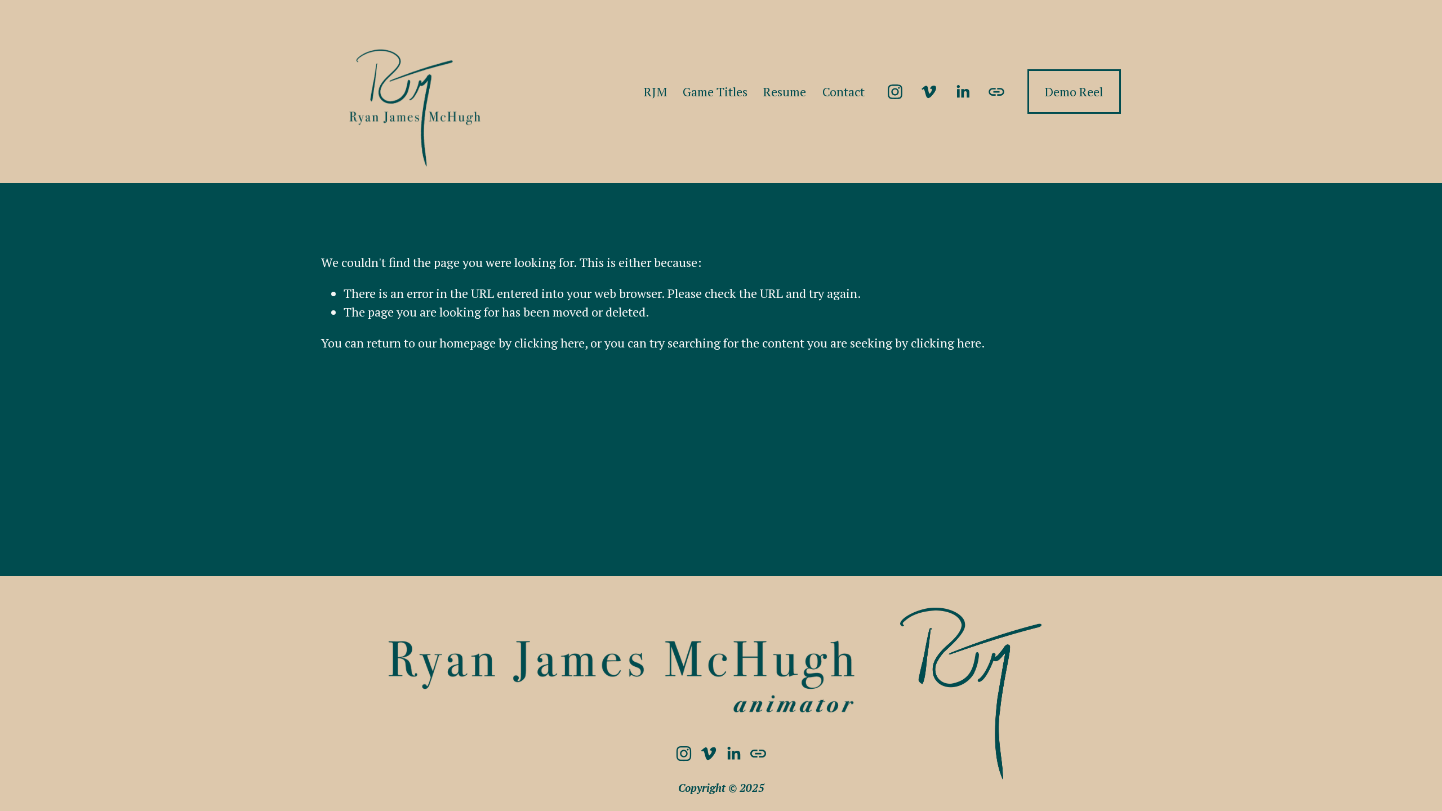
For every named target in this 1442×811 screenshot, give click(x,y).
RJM (655, 91)
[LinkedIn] (963, 92)
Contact (843, 91)
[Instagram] (895, 92)
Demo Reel (1074, 91)
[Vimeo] (929, 92)
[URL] (996, 92)
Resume (784, 91)
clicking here (549, 343)
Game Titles (715, 91)
